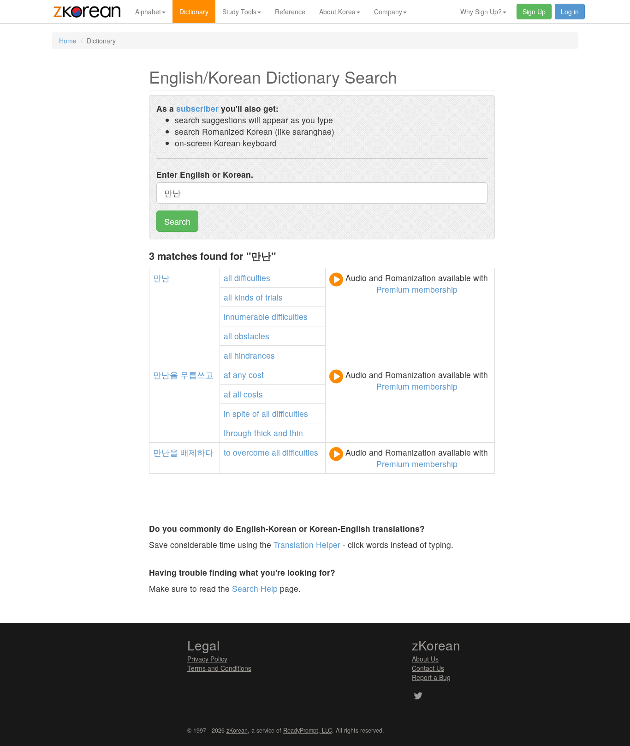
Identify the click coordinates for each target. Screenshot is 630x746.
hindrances (254, 355)
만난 (161, 277)
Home (68, 40)
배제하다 (197, 452)
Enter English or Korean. (204, 174)
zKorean (237, 730)
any (239, 374)
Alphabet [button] (148, 11)
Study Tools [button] (239, 11)
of (259, 297)
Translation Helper (306, 544)
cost (256, 374)
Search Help (255, 588)
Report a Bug (431, 677)
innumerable (246, 316)
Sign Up (534, 11)
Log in (570, 11)
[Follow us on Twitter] (418, 696)
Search (177, 221)
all (228, 277)
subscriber (197, 108)
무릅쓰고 (197, 374)
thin (296, 433)
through (238, 433)
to (227, 452)
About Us (425, 658)
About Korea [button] (337, 11)
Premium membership (417, 289)
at (227, 374)
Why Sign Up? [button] (481, 11)
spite (241, 413)
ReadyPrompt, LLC (307, 730)
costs (253, 394)
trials (274, 297)
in (227, 413)
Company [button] (388, 11)
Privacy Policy (207, 658)
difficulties (252, 277)
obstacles (251, 336)
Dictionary (193, 11)
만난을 (165, 374)
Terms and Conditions (219, 668)
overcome (251, 452)
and (280, 433)
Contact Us (428, 668)
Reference (290, 11)
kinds (244, 297)
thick (262, 433)
